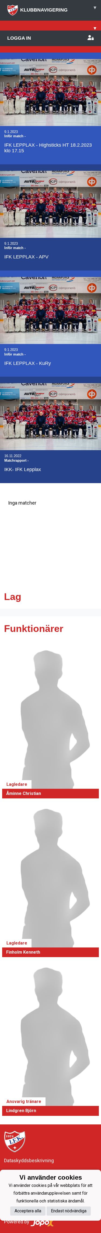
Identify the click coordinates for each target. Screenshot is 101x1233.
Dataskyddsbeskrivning (29, 1160)
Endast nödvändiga (68, 1210)
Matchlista (17, 523)
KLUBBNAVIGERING (58, 9)
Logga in (19, 38)
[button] (50, 721)
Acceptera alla (28, 1210)
